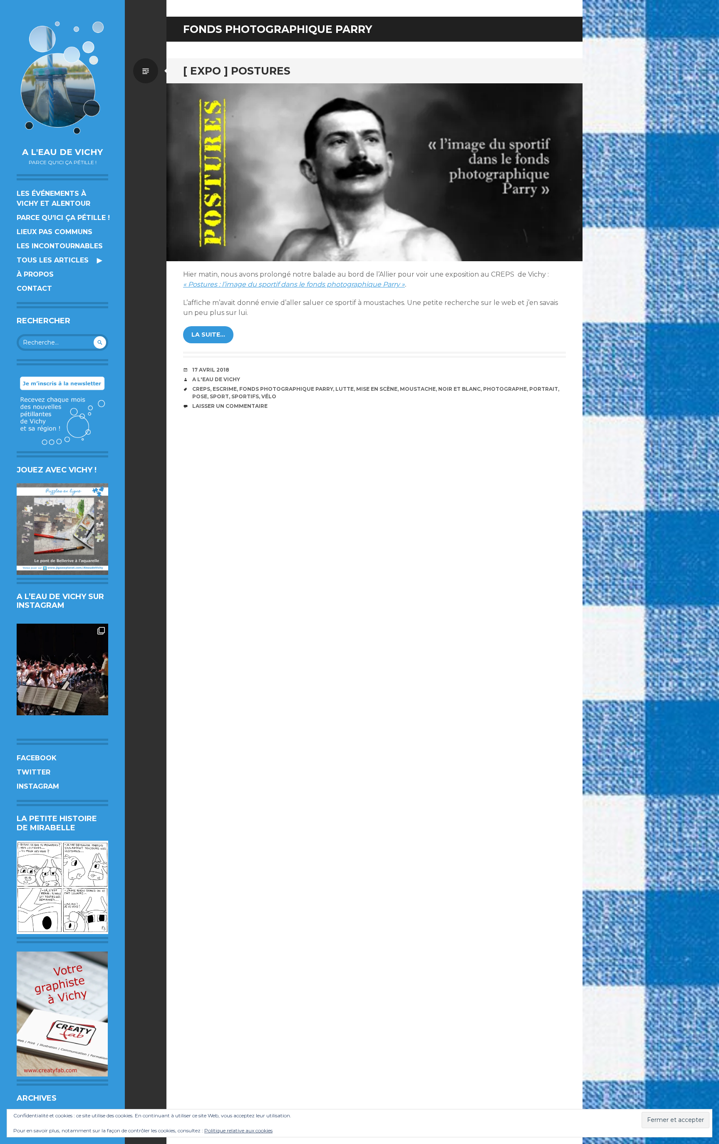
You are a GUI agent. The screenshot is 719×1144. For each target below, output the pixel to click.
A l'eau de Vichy (62, 152)
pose (199, 396)
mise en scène (376, 389)
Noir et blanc (459, 389)
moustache (418, 389)
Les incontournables (60, 246)
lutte (344, 389)
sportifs (245, 396)
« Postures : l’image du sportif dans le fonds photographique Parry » (294, 284)
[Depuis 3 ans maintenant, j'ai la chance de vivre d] (62, 669)
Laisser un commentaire (230, 406)
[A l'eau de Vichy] (62, 78)
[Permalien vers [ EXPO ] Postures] (374, 172)
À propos (35, 274)
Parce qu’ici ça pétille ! (63, 218)
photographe (505, 389)
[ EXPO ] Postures (236, 71)
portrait (543, 389)
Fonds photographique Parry (286, 389)
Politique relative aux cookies (238, 1130)
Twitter (33, 772)
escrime (225, 389)
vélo (268, 396)
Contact (34, 288)
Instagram (38, 786)
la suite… (208, 334)
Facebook (37, 758)
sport (219, 396)
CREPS (201, 389)
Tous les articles (53, 260)
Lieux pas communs (54, 232)
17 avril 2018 (210, 370)
